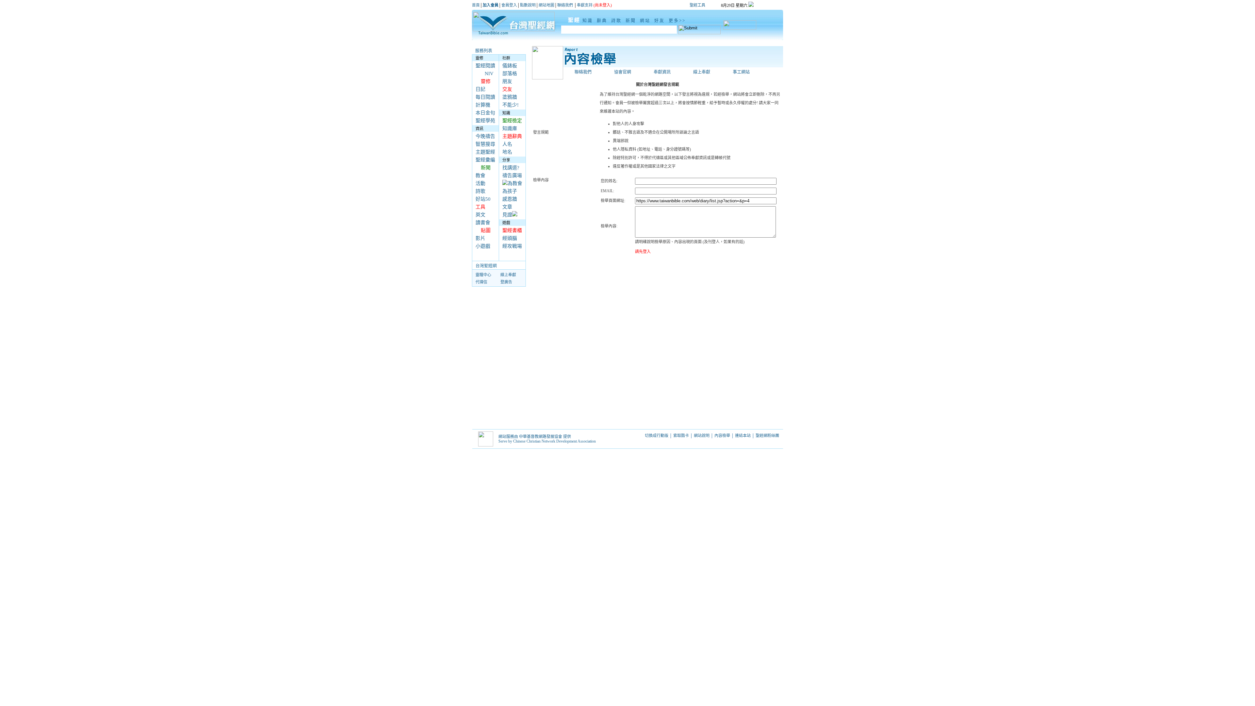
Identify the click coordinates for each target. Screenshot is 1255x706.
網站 (646, 20)
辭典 (603, 20)
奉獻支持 (585, 5)
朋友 (507, 81)
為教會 (515, 183)
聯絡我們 (565, 5)
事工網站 (741, 71)
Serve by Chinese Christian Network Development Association (547, 441)
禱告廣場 (512, 175)
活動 (480, 183)
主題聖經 (485, 152)
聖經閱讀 (485, 65)
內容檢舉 (722, 435)
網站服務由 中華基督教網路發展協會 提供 (534, 436)
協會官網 (622, 71)
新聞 (632, 20)
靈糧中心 (483, 275)
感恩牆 (509, 199)
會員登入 (509, 5)
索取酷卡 (681, 435)
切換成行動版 (656, 435)
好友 (660, 20)
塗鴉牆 (509, 97)
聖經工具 (697, 5)
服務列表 (483, 50)
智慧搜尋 (485, 144)
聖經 (570, 20)
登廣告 (506, 282)
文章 (507, 207)
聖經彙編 (485, 159)
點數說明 (528, 5)
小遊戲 (483, 246)
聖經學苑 (485, 120)
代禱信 (481, 282)
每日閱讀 (485, 97)
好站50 (483, 199)
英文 (480, 214)
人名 (507, 144)
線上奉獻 (508, 275)
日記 (480, 89)
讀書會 (483, 222)
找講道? (510, 167)
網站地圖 (546, 5)
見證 (507, 214)
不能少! (510, 105)
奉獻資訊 (662, 71)
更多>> (677, 20)
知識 (588, 20)
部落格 (509, 73)
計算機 (483, 105)
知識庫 (509, 128)
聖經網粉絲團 (768, 435)
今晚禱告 (485, 136)
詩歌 (617, 20)
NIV (489, 73)
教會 (480, 175)
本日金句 (485, 112)
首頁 (476, 5)
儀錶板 (509, 65)
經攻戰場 (512, 246)
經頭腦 (509, 238)
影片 (480, 238)
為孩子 (509, 191)
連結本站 (743, 435)
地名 (507, 152)
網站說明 (702, 435)
